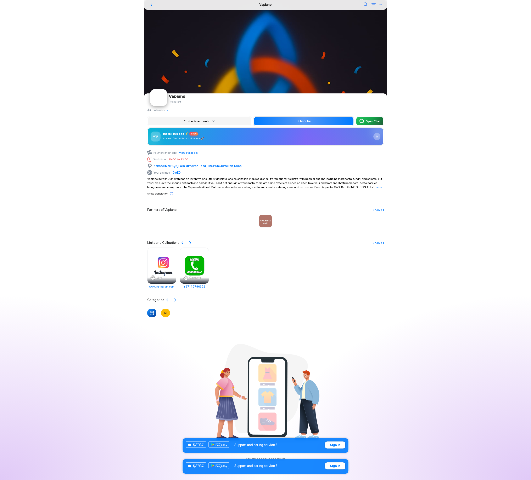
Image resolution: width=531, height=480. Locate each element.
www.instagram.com (161, 286)
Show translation (157, 193)
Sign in (335, 445)
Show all (378, 210)
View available (188, 152)
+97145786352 (194, 286)
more (379, 187)
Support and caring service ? (255, 445)
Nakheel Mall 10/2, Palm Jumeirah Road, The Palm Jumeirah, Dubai (197, 166)
